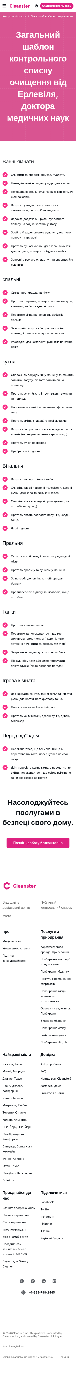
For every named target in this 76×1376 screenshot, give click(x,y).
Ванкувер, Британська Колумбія (17, 1148)
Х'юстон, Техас (13, 1064)
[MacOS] (24, 1316)
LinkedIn (46, 1223)
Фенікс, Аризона (13, 1158)
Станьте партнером (16, 1215)
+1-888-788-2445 (42, 1292)
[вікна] (51, 1316)
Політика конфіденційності (14, 958)
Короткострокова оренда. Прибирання (55, 949)
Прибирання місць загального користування (53, 996)
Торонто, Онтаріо (14, 1112)
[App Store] (22, 1305)
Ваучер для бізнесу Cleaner (15, 1263)
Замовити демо (51, 1085)
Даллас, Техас (12, 1078)
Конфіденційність (13, 1346)
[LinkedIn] (44, 1281)
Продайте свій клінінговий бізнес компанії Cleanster (15, 1249)
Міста (7, 916)
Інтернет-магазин (14, 1229)
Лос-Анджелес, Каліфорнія (13, 1088)
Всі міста (8, 1180)
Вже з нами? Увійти (15, 1236)
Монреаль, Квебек (15, 1105)
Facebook (47, 1202)
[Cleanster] (20, 6)
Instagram (47, 1216)
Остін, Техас (11, 1166)
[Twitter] (33, 1281)
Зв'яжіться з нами (52, 1093)
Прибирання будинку (55, 971)
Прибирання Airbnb (54, 1042)
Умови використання (16, 948)
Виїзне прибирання (53, 1020)
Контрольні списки (14, 16)
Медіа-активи (11, 941)
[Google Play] (53, 1305)
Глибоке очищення (53, 1035)
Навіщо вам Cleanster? (56, 1078)
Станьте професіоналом (19, 1208)
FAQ (43, 1071)
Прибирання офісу (53, 1028)
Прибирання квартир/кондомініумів (55, 961)
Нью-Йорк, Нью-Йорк (17, 1127)
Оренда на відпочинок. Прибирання (56, 1010)
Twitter (45, 1209)
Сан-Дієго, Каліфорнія (17, 1173)
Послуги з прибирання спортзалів (56, 981)
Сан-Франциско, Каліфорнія (14, 1136)
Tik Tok (45, 1231)
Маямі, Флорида (14, 1071)
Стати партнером (14, 1222)
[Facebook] (22, 1281)
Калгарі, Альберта (15, 1119)
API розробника (51, 1064)
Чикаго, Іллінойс (13, 1098)
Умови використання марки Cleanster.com (28, 1357)
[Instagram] (54, 1281)
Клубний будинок (52, 1238)
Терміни (64, 1357)
